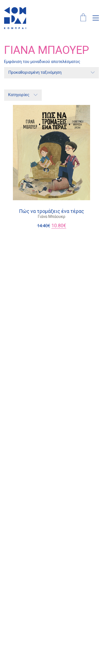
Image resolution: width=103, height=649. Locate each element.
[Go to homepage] (15, 18)
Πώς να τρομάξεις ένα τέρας (51, 211)
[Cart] (83, 18)
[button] (96, 18)
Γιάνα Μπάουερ (51, 216)
